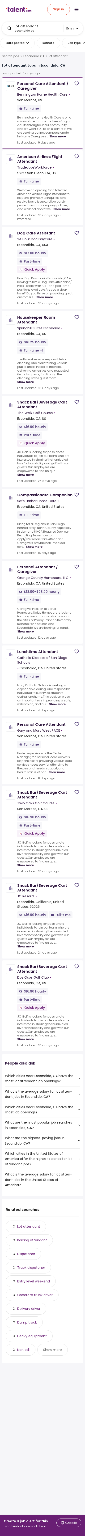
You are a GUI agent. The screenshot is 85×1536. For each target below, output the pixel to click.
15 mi (70, 28)
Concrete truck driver (35, 1295)
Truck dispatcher (31, 1267)
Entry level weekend (33, 1281)
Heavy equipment (32, 1336)
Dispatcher (26, 1254)
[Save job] (76, 83)
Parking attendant (32, 1240)
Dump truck (27, 1322)
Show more (57, 136)
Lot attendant (28, 1226)
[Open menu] (76, 9)
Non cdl (23, 1349)
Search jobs (10, 56)
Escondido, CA (33, 56)
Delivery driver (28, 1308)
